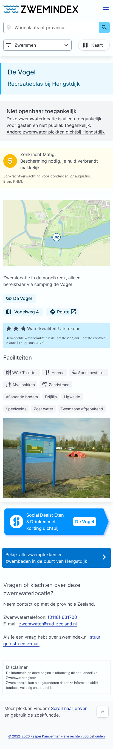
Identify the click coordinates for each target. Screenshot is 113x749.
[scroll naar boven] (103, 712)
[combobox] (51, 27)
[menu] (105, 9)
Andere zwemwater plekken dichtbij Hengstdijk (56, 132)
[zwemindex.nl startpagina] (40, 9)
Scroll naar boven (69, 708)
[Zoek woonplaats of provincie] (104, 27)
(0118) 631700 (62, 617)
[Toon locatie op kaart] (56, 234)
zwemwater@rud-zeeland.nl (48, 624)
